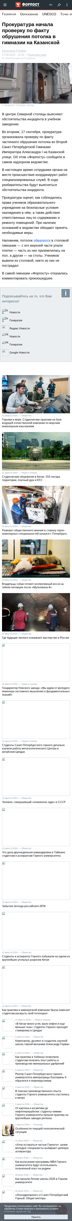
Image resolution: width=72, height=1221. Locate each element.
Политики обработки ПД (17, 1211)
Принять (36, 1217)
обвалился (42, 240)
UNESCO (49, 14)
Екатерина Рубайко (14, 50)
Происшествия (37, 55)
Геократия (9, 14)
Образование (29, 14)
